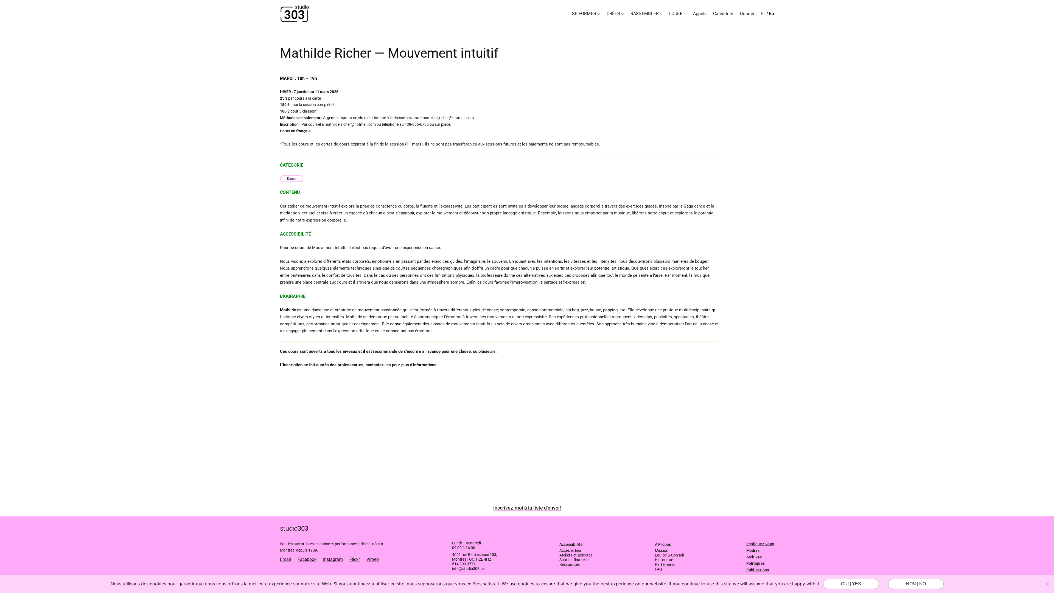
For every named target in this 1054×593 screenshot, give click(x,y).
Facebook (307, 559)
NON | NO (916, 583)
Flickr (354, 559)
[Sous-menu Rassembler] (661, 13)
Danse (291, 179)
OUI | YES (851, 583)
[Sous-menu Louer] (685, 13)
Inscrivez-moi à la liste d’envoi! (527, 508)
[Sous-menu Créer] (622, 13)
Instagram (333, 559)
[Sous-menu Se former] (598, 13)
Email (285, 559)
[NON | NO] (1047, 584)
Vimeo (372, 559)
